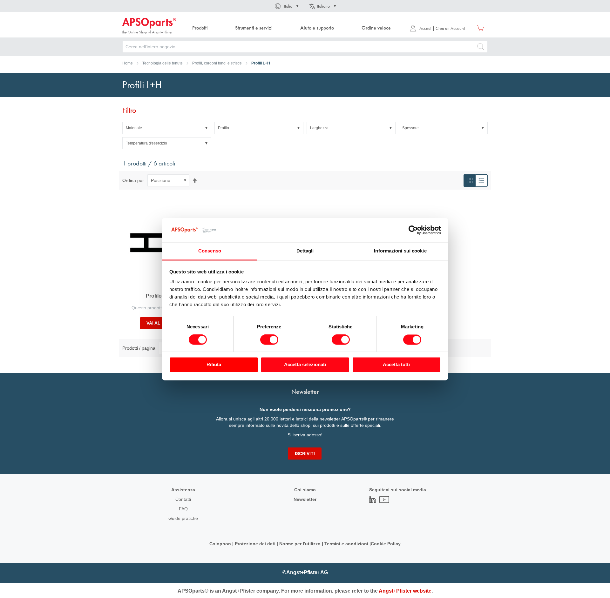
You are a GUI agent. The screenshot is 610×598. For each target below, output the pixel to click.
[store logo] (149, 26)
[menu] (293, 28)
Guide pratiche (183, 518)
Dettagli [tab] (305, 251)
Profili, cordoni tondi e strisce (217, 63)
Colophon (220, 543)
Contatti (183, 499)
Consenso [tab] (209, 251)
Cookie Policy (386, 543)
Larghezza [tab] (319, 128)
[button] (286, 6)
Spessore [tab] (410, 128)
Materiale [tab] (134, 128)
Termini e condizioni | (347, 543)
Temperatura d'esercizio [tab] (146, 143)
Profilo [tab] (223, 128)
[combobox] (305, 47)
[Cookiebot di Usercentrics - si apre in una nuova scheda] (413, 230)
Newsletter (305, 499)
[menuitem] (200, 28)
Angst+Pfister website (405, 591)
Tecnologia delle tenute (162, 63)
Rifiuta (214, 364)
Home (127, 63)
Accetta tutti (396, 364)
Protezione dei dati (255, 543)
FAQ (183, 508)
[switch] (269, 340)
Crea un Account (450, 28)
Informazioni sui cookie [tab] (400, 251)
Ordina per (133, 180)
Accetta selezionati (305, 364)
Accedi (425, 28)
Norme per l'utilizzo (300, 543)
